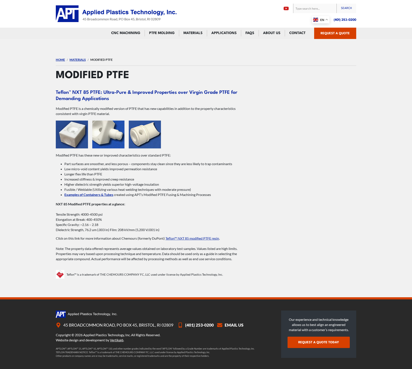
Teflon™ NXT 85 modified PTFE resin (192, 238)
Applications (224, 33)
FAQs (249, 33)
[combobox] (314, 8)
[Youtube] (286, 8)
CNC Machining (125, 33)
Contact (297, 33)
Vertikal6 (116, 340)
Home (60, 59)
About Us (271, 33)
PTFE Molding (162, 33)
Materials (193, 33)
